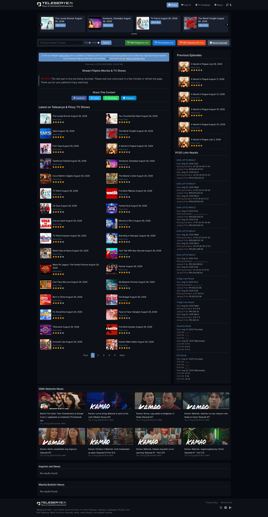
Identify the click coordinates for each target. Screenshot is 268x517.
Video (94, 43)
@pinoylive (64, 55)
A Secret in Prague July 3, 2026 (206, 139)
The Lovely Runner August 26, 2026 (70, 116)
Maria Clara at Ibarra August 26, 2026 (70, 250)
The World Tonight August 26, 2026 (136, 131)
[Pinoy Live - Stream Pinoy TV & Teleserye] (55, 6)
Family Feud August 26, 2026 (133, 206)
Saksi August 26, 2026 (63, 131)
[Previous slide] (41, 24)
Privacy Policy (212, 502)
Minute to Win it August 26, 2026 (134, 220)
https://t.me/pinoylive (135, 58)
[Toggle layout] (227, 4)
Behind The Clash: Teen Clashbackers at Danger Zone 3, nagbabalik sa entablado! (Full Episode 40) (61, 417)
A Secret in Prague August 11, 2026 (207, 79)
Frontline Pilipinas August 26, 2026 (135, 191)
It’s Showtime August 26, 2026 (67, 312)
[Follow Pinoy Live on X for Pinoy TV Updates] (221, 508)
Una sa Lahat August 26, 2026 (67, 220)
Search (106, 43)
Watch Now (60, 25)
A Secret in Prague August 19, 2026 (208, 109)
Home (174, 5)
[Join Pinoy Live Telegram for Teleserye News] (225, 508)
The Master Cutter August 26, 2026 (136, 176)
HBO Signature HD (193, 43)
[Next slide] (227, 24)
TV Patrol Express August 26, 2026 (69, 235)
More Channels (220, 43)
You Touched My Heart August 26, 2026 (138, 116)
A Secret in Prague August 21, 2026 (208, 94)
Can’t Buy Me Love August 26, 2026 (70, 282)
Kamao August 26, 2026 (130, 266)
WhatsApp (112, 98)
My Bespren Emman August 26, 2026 (137, 282)
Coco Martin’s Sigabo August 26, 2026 (71, 176)
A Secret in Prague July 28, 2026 (206, 64)
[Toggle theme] (231, 4)
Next (122, 355)
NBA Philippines (139, 43)
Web (86, 43)
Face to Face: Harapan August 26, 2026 (138, 312)
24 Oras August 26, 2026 (65, 206)
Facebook (80, 98)
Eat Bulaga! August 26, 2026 (132, 297)
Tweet (96, 98)
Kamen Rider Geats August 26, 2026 (136, 342)
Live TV (187, 5)
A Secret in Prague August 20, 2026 (208, 124)
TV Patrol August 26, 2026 (163, 18)
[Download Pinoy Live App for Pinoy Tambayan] (230, 508)
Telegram (130, 98)
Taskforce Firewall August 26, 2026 (69, 161)
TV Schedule (204, 5)
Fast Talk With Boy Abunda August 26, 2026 (140, 250)
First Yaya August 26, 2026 (66, 146)
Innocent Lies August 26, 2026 (67, 342)
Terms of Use (226, 502)
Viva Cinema (165, 43)
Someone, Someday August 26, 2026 (137, 161)
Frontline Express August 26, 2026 (135, 327)
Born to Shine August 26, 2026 (67, 297)
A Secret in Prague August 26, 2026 (136, 146)
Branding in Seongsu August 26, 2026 (137, 235)
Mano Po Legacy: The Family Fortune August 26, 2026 (76, 266)
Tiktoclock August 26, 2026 (66, 327)
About (220, 5)
